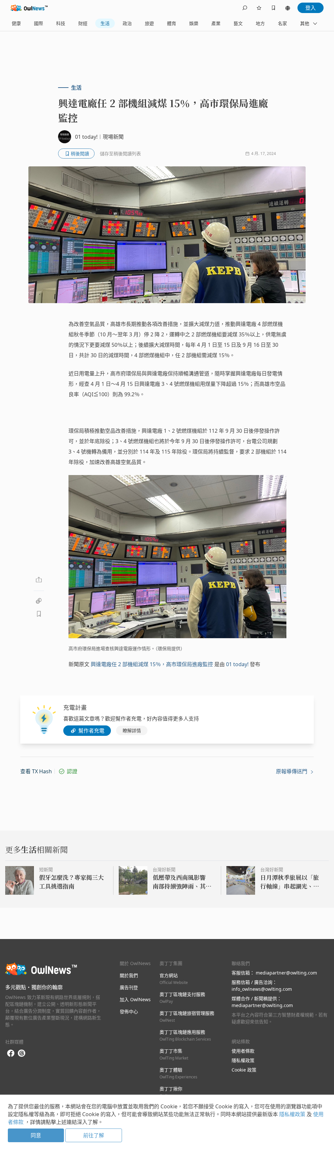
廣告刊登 (129, 987)
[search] (244, 7)
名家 (282, 23)
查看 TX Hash (36, 771)
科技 (60, 23)
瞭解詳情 (132, 730)
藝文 (238, 23)
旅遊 (149, 23)
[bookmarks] (273, 7)
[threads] (21, 1053)
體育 (171, 23)
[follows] (259, 7)
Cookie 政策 (244, 1070)
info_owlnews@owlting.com (262, 989)
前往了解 (93, 1135)
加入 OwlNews (135, 999)
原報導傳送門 (292, 771)
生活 (105, 23)
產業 (215, 23)
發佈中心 (129, 1011)
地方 (260, 23)
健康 (16, 23)
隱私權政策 (243, 1060)
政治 (127, 23)
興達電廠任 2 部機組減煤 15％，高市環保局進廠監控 (152, 664)
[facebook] (10, 1053)
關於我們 (129, 975)
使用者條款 (243, 1051)
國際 (38, 23)
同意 (36, 1135)
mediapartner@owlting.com (286, 973)
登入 (310, 7)
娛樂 (193, 23)
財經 (82, 23)
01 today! (237, 664)
